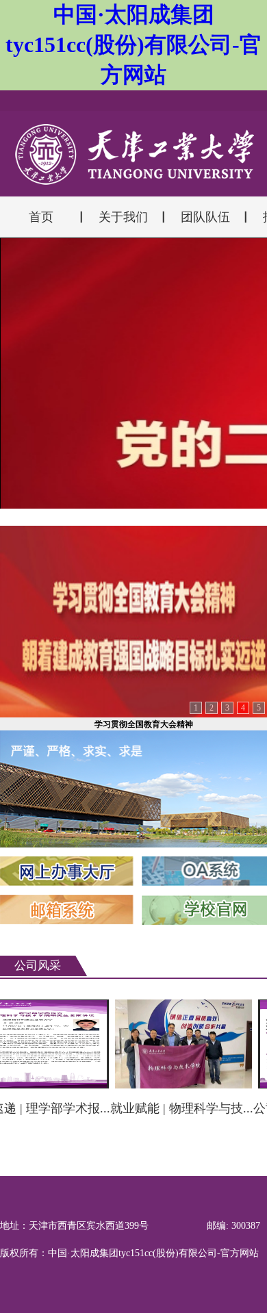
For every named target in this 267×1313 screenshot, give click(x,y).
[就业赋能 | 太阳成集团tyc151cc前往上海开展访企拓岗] (177, 1041)
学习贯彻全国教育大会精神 (143, 724)
